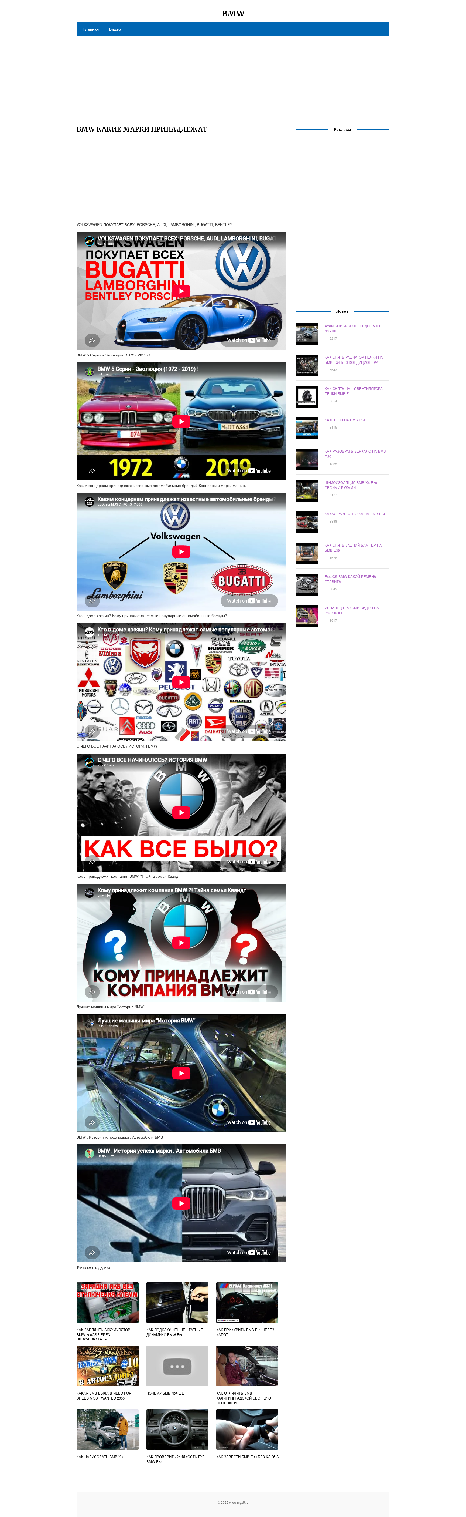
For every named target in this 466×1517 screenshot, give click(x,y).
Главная (91, 29)
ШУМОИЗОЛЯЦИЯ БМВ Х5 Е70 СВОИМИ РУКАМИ (351, 485)
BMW (233, 13)
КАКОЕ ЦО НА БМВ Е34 (345, 419)
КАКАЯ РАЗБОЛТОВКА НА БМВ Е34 (355, 513)
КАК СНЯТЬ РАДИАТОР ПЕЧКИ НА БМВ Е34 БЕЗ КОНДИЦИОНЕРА (354, 360)
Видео (115, 29)
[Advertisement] (233, 77)
